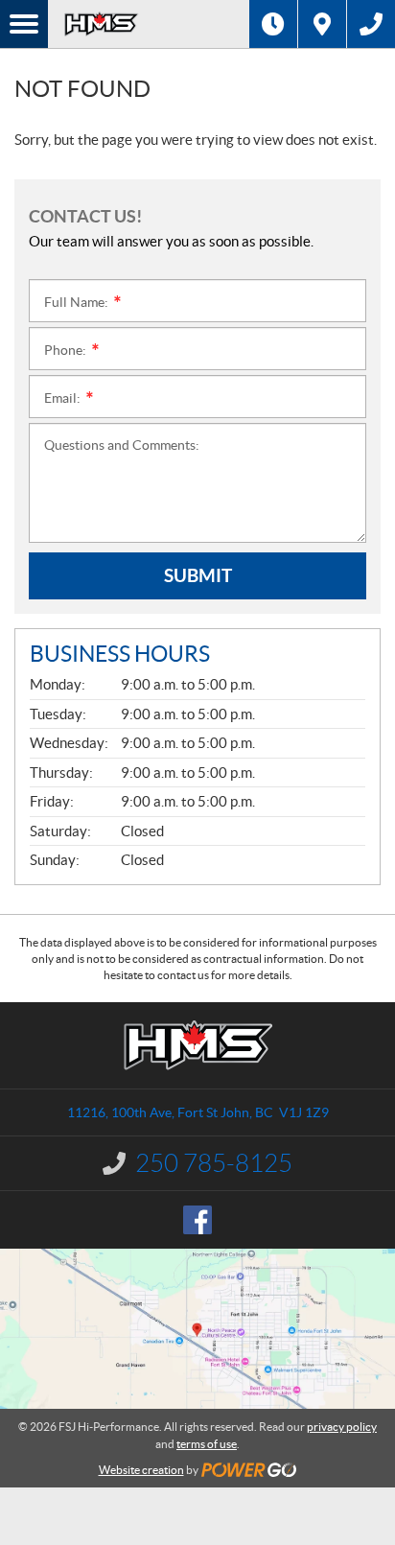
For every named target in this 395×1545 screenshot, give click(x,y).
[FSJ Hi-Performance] (148, 24)
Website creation (141, 1469)
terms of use (206, 1444)
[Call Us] (371, 24)
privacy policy (342, 1426)
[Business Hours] (273, 24)
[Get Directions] (322, 24)
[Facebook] (197, 1220)
